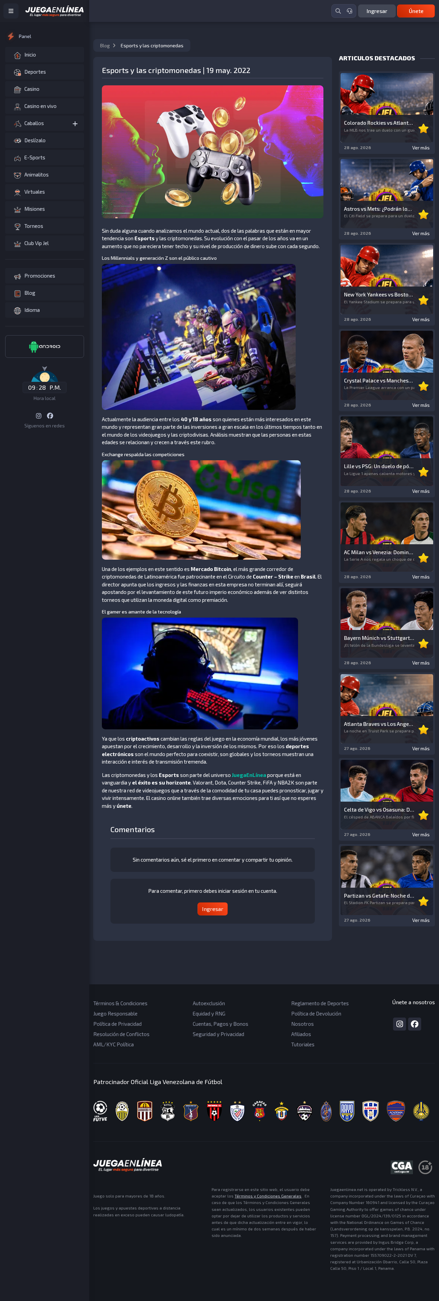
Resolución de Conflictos (121, 1034)
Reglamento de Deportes (320, 1003)
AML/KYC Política (113, 1044)
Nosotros (302, 1024)
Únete (416, 11)
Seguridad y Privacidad (218, 1034)
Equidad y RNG (209, 1013)
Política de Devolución (316, 1013)
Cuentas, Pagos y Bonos (220, 1024)
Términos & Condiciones (120, 1003)
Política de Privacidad (117, 1024)
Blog (105, 45)
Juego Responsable (115, 1013)
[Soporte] (349, 10)
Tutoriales (303, 1044)
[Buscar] (338, 10)
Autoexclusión (209, 1003)
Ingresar (377, 11)
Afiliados (301, 1034)
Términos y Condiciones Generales (268, 1195)
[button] (44, 123)
